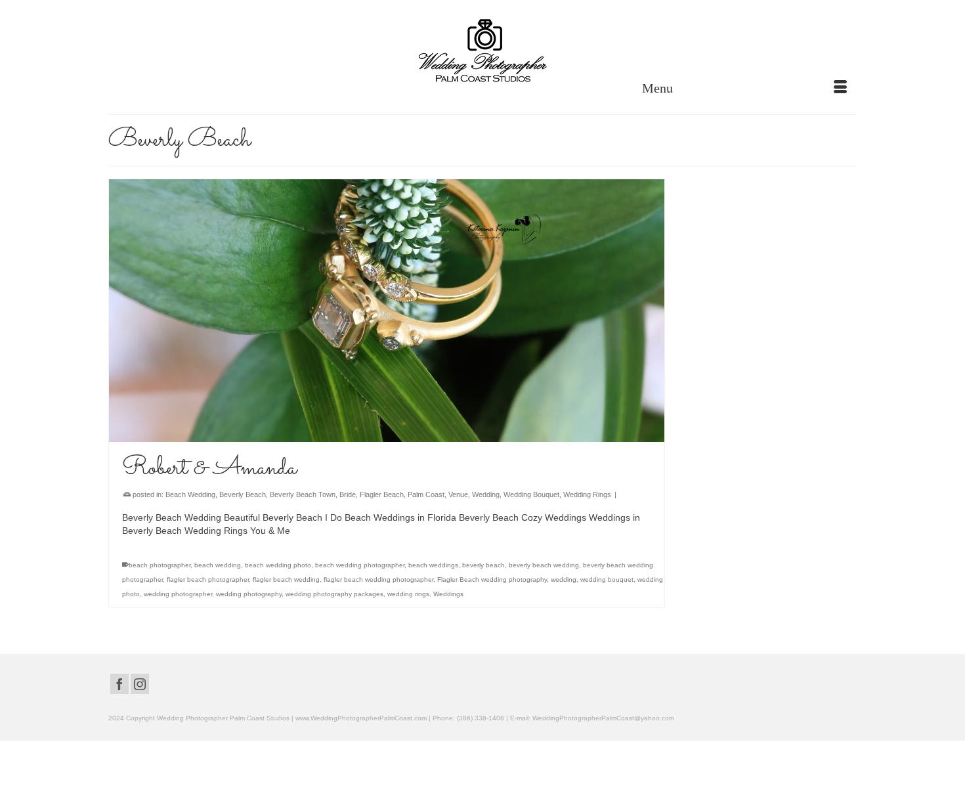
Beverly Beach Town (302, 494)
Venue (458, 494)
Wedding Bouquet (531, 494)
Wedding (486, 494)
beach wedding (217, 565)
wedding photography (249, 594)
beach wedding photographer (359, 565)
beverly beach (483, 565)
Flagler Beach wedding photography (492, 579)
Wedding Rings (587, 494)
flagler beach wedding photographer (378, 579)
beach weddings (433, 565)
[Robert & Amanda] (386, 310)
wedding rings (408, 594)
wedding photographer (178, 594)
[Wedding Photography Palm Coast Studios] (482, 52)
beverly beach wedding (544, 565)
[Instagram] (140, 684)
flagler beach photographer (208, 579)
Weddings (448, 594)
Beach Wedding (190, 494)
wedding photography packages (334, 594)
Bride (347, 494)
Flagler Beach (382, 494)
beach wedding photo (278, 565)
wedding (563, 579)
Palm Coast (426, 494)
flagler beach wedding (286, 579)
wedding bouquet (606, 579)
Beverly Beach (242, 494)
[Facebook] (119, 684)
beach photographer (159, 565)
